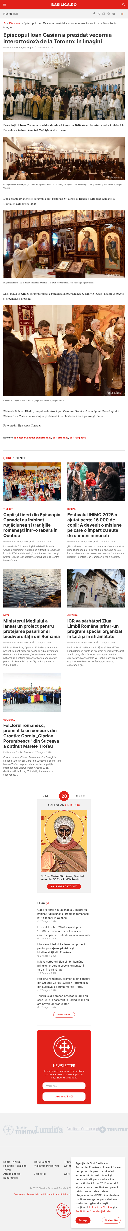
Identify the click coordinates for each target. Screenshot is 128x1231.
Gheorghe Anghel (25, 47)
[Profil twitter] (98, 13)
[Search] (123, 4)
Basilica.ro (64, 4)
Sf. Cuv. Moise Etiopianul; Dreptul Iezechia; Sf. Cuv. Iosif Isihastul (62, 878)
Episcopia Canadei (24, 437)
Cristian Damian (24, 541)
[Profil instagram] (103, 13)
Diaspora (14, 23)
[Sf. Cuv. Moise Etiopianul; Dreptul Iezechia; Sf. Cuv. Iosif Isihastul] (64, 841)
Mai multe (111, 1220)
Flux (45, 903)
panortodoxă (43, 437)
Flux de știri (10, 13)
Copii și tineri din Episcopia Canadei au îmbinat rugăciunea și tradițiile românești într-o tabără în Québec (31, 525)
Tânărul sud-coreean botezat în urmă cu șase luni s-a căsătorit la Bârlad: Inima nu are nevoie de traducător (63, 1000)
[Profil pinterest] (108, 13)
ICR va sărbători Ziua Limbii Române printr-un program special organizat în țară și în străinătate (94, 628)
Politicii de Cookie (100, 1207)
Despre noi (19, 1194)
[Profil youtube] (113, 13)
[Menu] (4, 4)
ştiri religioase (78, 437)
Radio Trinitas (11, 1161)
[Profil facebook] (94, 13)
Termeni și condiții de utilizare (43, 1194)
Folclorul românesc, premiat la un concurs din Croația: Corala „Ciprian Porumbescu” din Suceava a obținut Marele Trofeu (31, 736)
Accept (83, 1220)
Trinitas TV (71, 1161)
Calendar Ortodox (64, 886)
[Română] (123, 13)
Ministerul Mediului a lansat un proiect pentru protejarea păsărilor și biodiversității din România (31, 628)
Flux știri (64, 1014)
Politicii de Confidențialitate (93, 1211)
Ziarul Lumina (42, 1161)
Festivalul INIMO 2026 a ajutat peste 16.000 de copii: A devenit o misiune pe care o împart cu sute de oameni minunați (94, 525)
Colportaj (40, 1173)
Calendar (64, 805)
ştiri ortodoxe (60, 437)
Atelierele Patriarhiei (46, 1165)
